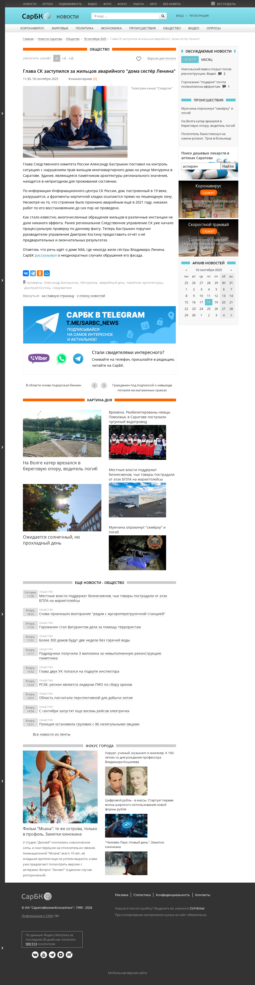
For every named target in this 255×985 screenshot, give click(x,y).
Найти (228, 166)
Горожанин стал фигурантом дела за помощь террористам (90, 627)
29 (216, 283)
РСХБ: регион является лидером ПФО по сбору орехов (85, 684)
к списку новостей (91, 295)
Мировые (60, 28)
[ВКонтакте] (26, 273)
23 (193, 308)
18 (208, 302)
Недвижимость (70, 4)
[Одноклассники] (40, 273)
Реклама (121, 895)
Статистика (142, 895)
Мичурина (88, 282)
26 (193, 283)
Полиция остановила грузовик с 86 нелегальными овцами (89, 724)
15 (186, 302)
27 (201, 283)
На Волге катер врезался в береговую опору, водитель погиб (208, 123)
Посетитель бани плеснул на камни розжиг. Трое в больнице (206, 136)
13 (223, 295)
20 (223, 302)
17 (201, 302)
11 (208, 295)
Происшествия (142, 28)
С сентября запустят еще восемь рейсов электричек (84, 710)
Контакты (202, 895)
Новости (29, 4)
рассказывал (46, 255)
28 (208, 283)
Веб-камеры (172, 4)
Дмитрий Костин (37, 287)
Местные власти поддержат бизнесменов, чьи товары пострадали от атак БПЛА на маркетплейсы (103, 598)
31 (231, 283)
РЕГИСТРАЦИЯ (199, 15)
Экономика (111, 28)
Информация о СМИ (37, 916)
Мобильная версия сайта (127, 973)
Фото (107, 4)
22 (186, 308)
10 (201, 295)
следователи (62, 287)
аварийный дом (111, 282)
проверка (34, 282)
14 (231, 295)
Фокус (122, 4)
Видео (92, 4)
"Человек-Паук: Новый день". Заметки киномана (134, 844)
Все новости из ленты (51, 734)
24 (201, 308)
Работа (138, 4)
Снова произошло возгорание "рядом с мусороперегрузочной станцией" (102, 613)
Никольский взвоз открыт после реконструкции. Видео (206, 71)
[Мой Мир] (47, 273)
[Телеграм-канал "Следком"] (75, 122)
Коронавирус (32, 28)
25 (186, 283)
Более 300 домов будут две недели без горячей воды (84, 640)
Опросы (214, 28)
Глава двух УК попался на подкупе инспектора (79, 671)
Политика (84, 28)
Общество (172, 28)
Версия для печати (161, 58)
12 (216, 295)
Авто (153, 4)
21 (231, 302)
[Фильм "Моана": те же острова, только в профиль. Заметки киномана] (60, 787)
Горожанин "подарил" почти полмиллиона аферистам (203, 84)
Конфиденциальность (173, 895)
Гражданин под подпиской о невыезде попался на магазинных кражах (142, 387)
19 (216, 302)
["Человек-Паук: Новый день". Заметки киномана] (140, 863)
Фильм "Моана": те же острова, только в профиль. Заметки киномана (60, 831)
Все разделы (226, 4)
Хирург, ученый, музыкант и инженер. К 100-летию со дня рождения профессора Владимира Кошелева (139, 757)
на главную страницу (58, 295)
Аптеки (47, 4)
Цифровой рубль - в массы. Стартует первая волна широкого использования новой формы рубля (139, 804)
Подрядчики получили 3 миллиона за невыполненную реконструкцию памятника (100, 655)
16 (193, 302)
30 (223, 283)
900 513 (31, 944)
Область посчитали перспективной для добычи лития (86, 697)
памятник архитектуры (145, 282)
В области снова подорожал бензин (53, 385)
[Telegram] (33, 273)
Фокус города (100, 745)
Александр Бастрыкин (61, 282)
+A (64, 58)
